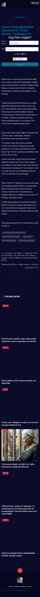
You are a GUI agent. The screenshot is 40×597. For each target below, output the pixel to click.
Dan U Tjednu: (4, 42)
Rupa (29, 586)
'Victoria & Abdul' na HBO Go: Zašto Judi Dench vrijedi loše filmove (18, 465)
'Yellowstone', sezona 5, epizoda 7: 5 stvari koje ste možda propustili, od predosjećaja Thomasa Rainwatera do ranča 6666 (19, 510)
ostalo (5, 473)
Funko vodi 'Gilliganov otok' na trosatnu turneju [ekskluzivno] (19, 423)
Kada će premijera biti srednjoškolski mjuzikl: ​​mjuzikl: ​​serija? (18, 554)
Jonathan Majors (27, 240)
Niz (24, 54)
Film (20, 54)
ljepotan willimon (20, 586)
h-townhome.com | (20, 590)
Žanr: (3, 49)
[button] (35, 3)
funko (5, 389)
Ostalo (5, 305)
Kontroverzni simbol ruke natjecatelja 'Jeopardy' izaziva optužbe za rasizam (18, 339)
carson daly (20, 17)
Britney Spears (9, 240)
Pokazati (20, 64)
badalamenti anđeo (11, 236)
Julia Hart (27, 236)
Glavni (11, 586)
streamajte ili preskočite (14, 232)
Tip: (15, 54)
